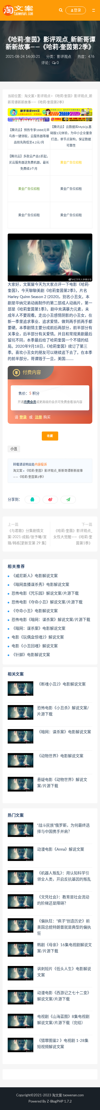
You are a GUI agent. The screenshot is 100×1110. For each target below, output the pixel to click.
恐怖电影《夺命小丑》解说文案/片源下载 (47, 602)
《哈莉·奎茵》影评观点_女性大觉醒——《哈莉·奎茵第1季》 (72, 537)
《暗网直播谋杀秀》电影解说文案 (40, 585)
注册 (38, 417)
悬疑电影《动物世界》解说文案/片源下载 (62, 783)
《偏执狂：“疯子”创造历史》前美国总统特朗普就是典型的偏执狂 (64, 927)
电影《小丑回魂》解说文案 (35, 646)
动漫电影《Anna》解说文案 (60, 849)
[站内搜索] (60, 10)
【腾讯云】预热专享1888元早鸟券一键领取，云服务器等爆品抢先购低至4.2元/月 (28, 136)
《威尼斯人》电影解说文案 (35, 576)
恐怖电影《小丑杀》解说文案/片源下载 (63, 711)
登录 (23, 417)
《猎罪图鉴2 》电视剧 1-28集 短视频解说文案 (62, 1044)
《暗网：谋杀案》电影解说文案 (38, 628)
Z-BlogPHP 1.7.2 (59, 1101)
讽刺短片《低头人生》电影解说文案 (64, 972)
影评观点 (64, 57)
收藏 (50, 436)
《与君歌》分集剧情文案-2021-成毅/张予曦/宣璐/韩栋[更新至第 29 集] (27, 537)
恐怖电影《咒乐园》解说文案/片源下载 (45, 593)
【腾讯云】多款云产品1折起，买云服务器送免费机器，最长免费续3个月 (29, 162)
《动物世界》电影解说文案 (60, 756)
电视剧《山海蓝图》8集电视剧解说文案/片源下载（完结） (63, 1020)
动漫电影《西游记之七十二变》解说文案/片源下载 (64, 996)
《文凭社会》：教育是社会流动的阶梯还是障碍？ (63, 900)
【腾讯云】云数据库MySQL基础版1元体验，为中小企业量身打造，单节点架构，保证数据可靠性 (71, 136)
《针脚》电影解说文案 (31, 655)
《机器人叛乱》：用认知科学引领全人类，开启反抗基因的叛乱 (64, 876)
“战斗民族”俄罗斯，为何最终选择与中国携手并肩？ (63, 829)
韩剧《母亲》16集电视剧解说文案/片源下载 (64, 948)
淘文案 (29, 96)
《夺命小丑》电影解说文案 (35, 611)
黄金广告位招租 (71, 162)
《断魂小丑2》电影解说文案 (61, 684)
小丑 (14, 449)
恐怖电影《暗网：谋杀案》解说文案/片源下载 (51, 620)
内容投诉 (41, 464)
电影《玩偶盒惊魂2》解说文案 (38, 637)
